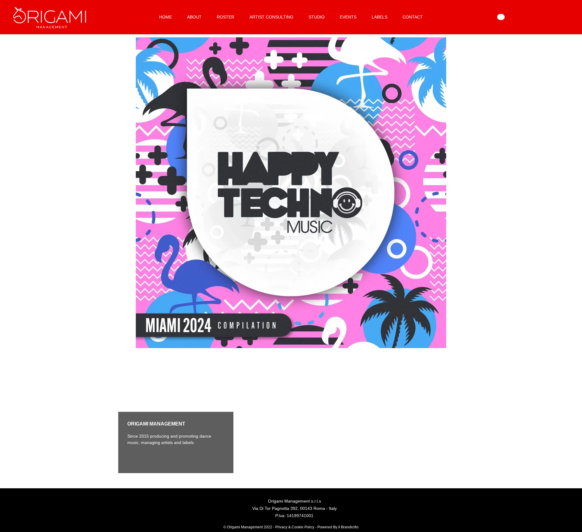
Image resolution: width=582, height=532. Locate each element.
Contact (413, 17)
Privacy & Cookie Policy (294, 527)
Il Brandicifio (348, 527)
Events (348, 17)
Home (165, 17)
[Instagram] (150, 458)
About (194, 17)
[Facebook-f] (133, 458)
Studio (317, 17)
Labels (379, 17)
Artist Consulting (271, 17)
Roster (225, 17)
